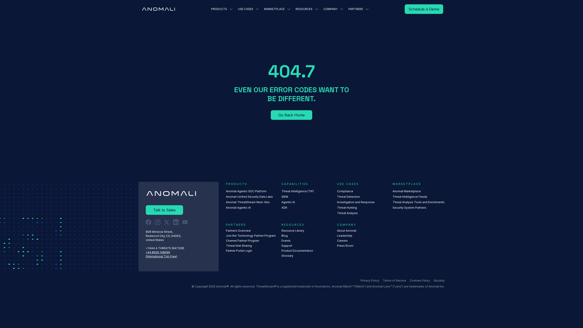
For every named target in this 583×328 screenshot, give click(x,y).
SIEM (284, 196)
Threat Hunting (347, 207)
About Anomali (346, 230)
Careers (342, 240)
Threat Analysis (347, 213)
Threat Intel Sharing (239, 245)
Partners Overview (238, 230)
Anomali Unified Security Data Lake (249, 196)
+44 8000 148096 (158, 252)
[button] (221, 9)
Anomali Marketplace (407, 191)
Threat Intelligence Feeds (410, 196)
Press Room (345, 245)
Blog (284, 235)
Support (286, 245)
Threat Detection (348, 196)
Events (286, 240)
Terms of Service (394, 280)
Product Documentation (297, 250)
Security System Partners (409, 207)
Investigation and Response (356, 202)
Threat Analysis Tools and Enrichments (419, 202)
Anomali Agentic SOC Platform (246, 191)
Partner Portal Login (239, 250)
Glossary (287, 255)
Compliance (345, 191)
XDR (284, 207)
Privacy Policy (370, 280)
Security (439, 280)
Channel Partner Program (242, 240)
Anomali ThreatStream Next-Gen (248, 202)
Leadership (344, 235)
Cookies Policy (420, 280)
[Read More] (424, 9)
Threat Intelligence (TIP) (297, 191)
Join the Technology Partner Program (251, 235)
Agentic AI (288, 202)
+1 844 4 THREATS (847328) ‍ (165, 248)
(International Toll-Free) (161, 256)
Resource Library (292, 230)
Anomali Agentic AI (238, 207)
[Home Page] (158, 9)
